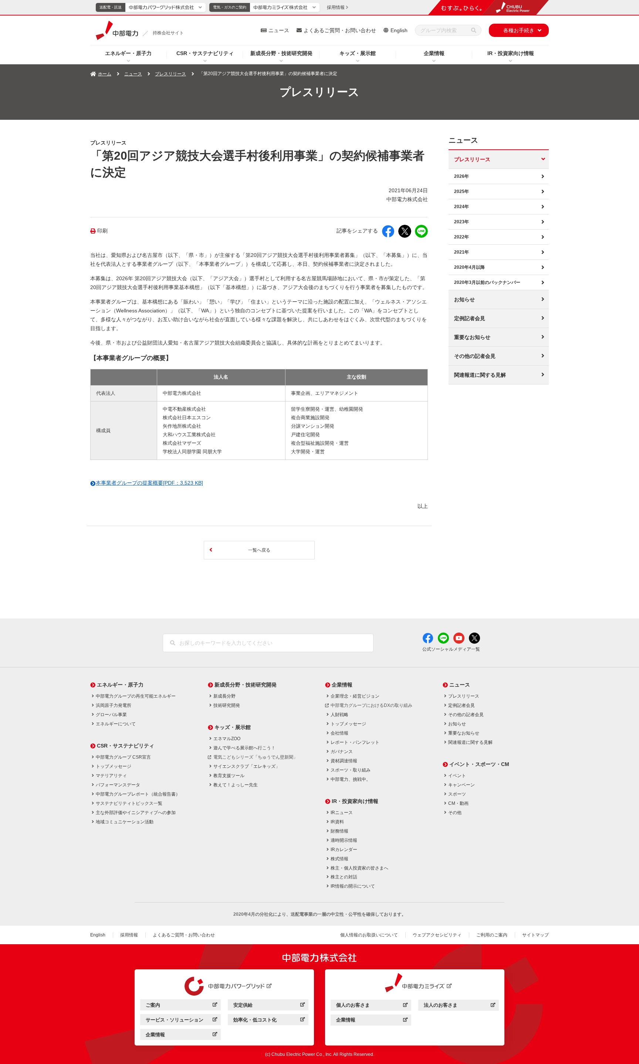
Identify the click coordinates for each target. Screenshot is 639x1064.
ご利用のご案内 (491, 935)
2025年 (461, 191)
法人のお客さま (459, 1006)
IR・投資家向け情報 (510, 53)
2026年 (461, 176)
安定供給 (269, 1006)
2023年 (461, 221)
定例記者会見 (469, 318)
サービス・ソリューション (181, 1021)
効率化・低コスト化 (269, 1021)
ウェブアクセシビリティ (437, 935)
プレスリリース (170, 74)
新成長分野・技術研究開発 (281, 53)
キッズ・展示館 (357, 53)
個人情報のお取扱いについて (369, 935)
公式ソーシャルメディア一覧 (451, 649)
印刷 (102, 231)
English (399, 30)
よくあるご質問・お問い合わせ (340, 30)
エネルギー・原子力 (128, 53)
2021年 (461, 252)
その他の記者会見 (475, 356)
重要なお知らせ (472, 337)
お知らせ (464, 299)
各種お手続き (518, 30)
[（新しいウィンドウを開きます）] (224, 986)
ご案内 (181, 1006)
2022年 (461, 237)
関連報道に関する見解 (480, 375)
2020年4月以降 (469, 267)
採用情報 (129, 935)
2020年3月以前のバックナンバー (487, 282)
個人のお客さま (372, 1006)
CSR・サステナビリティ (205, 53)
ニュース (278, 30)
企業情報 (434, 53)
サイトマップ (535, 935)
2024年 (461, 206)
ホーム (104, 74)
